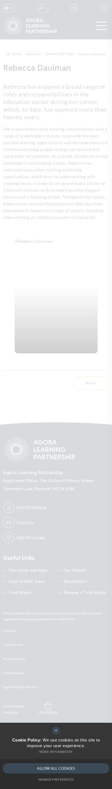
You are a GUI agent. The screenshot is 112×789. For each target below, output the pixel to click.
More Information (55, 751)
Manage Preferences (56, 779)
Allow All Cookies (56, 768)
